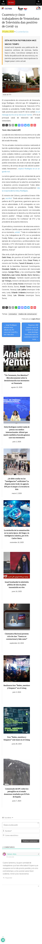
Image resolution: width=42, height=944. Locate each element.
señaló (17, 232)
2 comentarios (22, 31)
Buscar (38, 4)
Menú (3, 4)
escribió (9, 198)
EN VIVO (11, 3)
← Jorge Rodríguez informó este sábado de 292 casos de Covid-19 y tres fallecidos (10, 329)
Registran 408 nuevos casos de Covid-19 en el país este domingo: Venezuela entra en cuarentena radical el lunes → (31, 332)
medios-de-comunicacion (28, 314)
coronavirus (13, 314)
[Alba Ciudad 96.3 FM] (21, 9)
